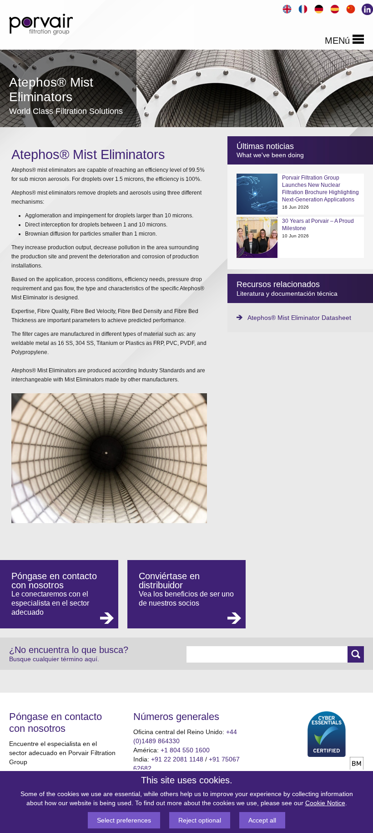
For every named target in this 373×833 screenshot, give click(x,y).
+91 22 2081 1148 (177, 759)
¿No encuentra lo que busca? (68, 654)
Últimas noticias (265, 146)
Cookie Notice (325, 803)
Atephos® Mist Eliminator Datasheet (299, 317)
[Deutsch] (318, 8)
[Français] (302, 8)
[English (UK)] (286, 8)
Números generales (176, 716)
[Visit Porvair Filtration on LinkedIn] (365, 8)
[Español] (334, 8)
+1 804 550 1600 (185, 750)
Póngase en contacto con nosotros (55, 722)
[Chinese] (350, 8)
